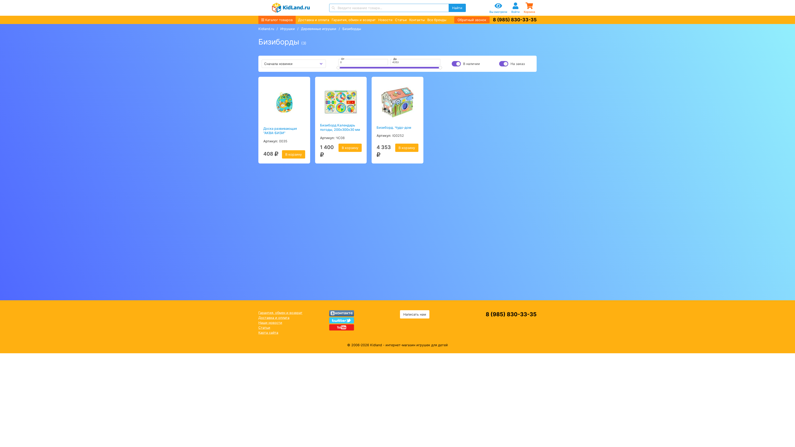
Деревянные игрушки (318, 29)
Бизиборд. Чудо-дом (394, 127)
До (395, 58)
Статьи (401, 20)
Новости (385, 20)
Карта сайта (268, 332)
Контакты (417, 20)
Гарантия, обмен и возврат (354, 20)
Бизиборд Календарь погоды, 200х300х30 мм (340, 127)
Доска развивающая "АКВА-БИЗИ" (280, 130)
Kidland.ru (266, 29)
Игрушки (287, 29)
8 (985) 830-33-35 (515, 19)
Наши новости (270, 323)
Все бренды (436, 20)
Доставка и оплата (313, 20)
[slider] (338, 67)
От (342, 58)
